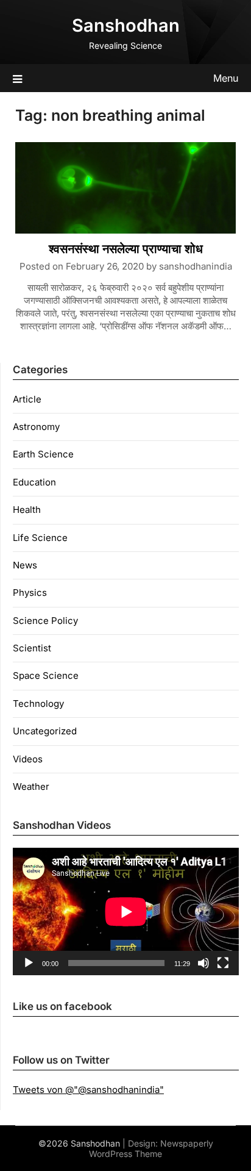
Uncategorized (45, 731)
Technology (38, 703)
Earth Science (43, 454)
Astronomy (36, 426)
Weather (31, 786)
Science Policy (45, 620)
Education (34, 482)
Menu (225, 78)
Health (27, 509)
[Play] (29, 963)
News (25, 565)
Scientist (32, 648)
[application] (126, 911)
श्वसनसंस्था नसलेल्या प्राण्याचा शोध (126, 249)
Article (27, 399)
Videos (28, 759)
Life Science (40, 537)
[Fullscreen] (223, 963)
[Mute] (203, 963)
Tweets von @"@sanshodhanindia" (88, 1089)
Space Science (46, 675)
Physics (30, 592)
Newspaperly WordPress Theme (151, 1148)
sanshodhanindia (195, 266)
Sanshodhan (126, 25)
